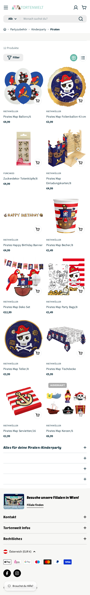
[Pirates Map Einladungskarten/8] (66, 148)
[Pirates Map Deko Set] (23, 277)
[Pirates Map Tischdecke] (66, 339)
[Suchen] (80, 18)
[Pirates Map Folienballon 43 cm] (66, 87)
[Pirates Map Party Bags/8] (66, 277)
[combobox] (45, 19)
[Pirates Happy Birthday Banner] (23, 215)
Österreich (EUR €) (20, 552)
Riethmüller (10, 111)
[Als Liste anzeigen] (83, 58)
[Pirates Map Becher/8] (66, 215)
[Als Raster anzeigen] (73, 58)
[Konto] (75, 7)
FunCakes (8, 173)
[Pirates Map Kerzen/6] (66, 401)
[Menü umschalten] (5, 7)
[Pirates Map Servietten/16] (23, 401)
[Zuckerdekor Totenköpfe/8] (23, 148)
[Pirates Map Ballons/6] (23, 87)
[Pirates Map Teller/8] (23, 339)
